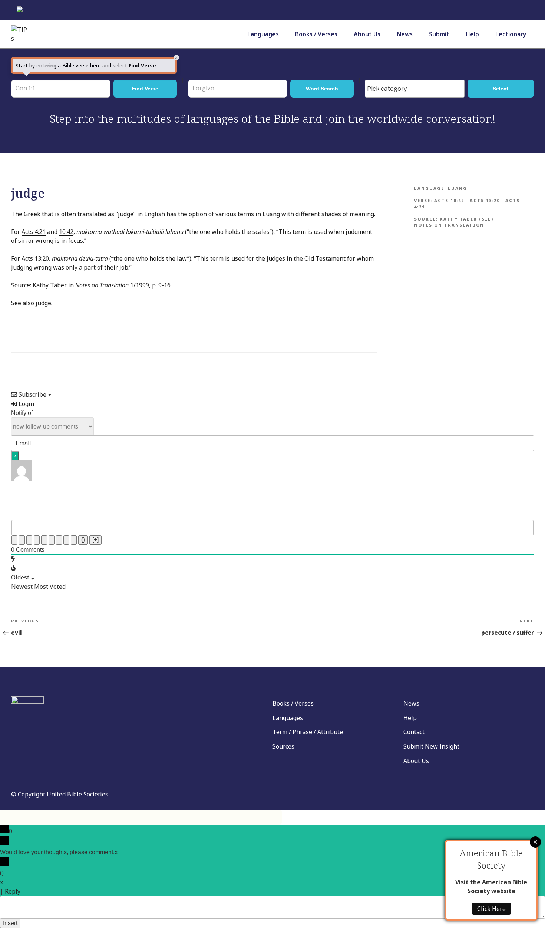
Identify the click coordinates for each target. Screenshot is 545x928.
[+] (95, 539)
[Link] (74, 539)
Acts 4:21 (34, 232)
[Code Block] (66, 539)
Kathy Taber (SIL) (466, 219)
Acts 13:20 (485, 200)
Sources (283, 746)
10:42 (66, 232)
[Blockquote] (59, 539)
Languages (263, 34)
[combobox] (415, 89)
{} (83, 539)
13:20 (41, 258)
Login (25, 404)
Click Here (491, 909)
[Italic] (22, 539)
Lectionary (510, 34)
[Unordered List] (51, 539)
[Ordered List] (44, 539)
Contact (414, 732)
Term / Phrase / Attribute (307, 732)
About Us (367, 34)
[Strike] (37, 539)
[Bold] (14, 539)
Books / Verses (316, 34)
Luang (271, 214)
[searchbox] (416, 89)
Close (535, 842)
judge (43, 303)
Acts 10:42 (449, 200)
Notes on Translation (449, 225)
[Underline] (29, 539)
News (405, 34)
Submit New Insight (431, 746)
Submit (439, 34)
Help (472, 34)
